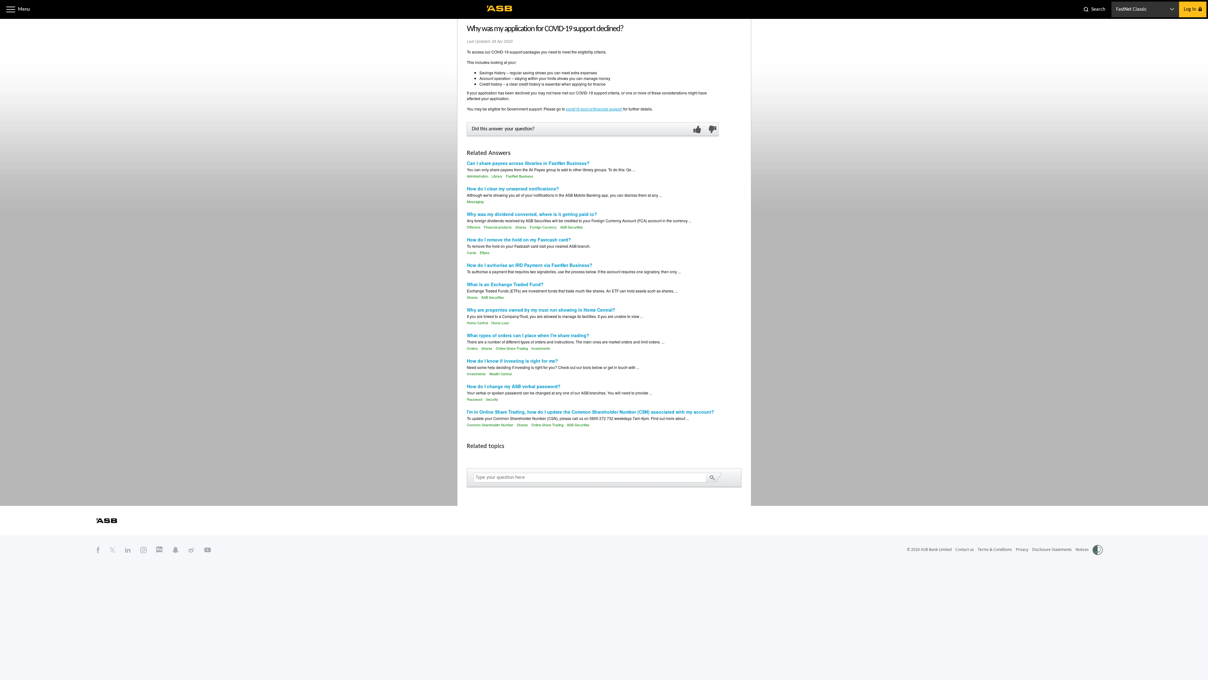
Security (492, 399)
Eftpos (484, 252)
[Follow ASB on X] (112, 549)
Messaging (475, 201)
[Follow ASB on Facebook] (98, 549)
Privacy (1022, 549)
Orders (472, 348)
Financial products (498, 227)
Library (497, 175)
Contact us (964, 549)
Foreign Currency (543, 227)
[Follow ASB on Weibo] (191, 549)
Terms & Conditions (995, 549)
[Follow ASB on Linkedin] (128, 549)
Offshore (473, 227)
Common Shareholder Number (490, 424)
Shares (520, 227)
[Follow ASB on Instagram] (143, 549)
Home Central (477, 322)
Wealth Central (500, 373)
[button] (10, 9)
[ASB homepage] (499, 8)
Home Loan (500, 322)
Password (474, 399)
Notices (1082, 549)
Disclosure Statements (1052, 549)
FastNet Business (519, 175)
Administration (477, 175)
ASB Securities (571, 227)
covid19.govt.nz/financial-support (594, 108)
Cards (471, 252)
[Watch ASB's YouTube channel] (207, 549)
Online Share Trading (512, 348)
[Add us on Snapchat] (175, 549)
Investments (540, 348)
